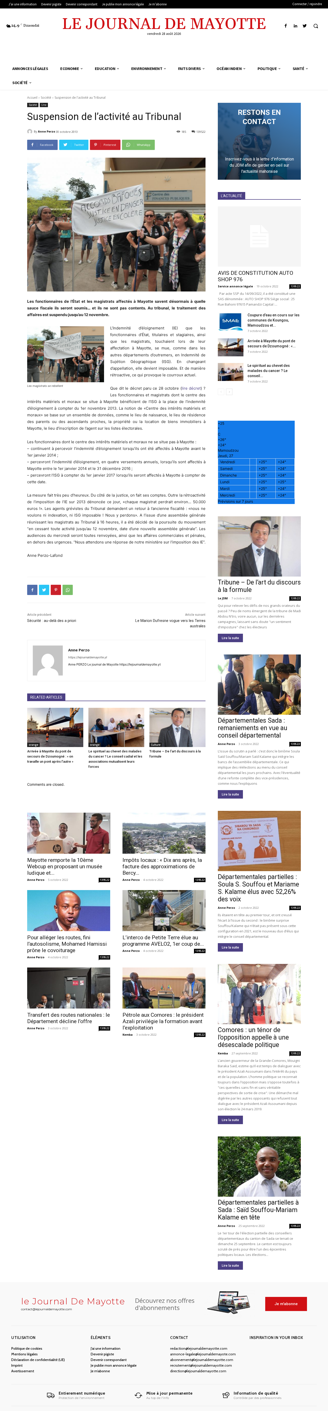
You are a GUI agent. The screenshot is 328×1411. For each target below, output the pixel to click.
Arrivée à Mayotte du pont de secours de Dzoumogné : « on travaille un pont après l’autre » (50, 756)
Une (43, 105)
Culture (155, 745)
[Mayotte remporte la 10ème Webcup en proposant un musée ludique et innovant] (68, 833)
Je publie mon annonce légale (114, 1365)
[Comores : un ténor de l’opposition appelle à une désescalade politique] (259, 994)
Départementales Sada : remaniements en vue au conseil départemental (252, 728)
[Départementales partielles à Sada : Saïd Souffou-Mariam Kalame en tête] (259, 1166)
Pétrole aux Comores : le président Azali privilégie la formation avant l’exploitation (163, 1021)
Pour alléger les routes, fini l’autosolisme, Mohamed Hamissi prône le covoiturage (67, 943)
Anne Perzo (46, 131)
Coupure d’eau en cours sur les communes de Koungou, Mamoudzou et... (274, 320)
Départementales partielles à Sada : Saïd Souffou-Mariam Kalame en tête (258, 1210)
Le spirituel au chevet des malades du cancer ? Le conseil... (269, 371)
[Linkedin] (295, 26)
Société (46, 97)
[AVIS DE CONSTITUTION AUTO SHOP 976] (259, 236)
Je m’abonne (100, 1371)
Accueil (32, 97)
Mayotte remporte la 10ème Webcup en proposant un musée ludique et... (64, 866)
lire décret (191, 388)
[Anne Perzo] (30, 131)
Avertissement (22, 1371)
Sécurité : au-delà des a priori (51, 620)
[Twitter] (304, 26)
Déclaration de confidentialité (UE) (38, 1359)
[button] (316, 26)
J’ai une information (105, 1348)
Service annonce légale (235, 286)
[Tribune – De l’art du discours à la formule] (177, 727)
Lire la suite (230, 638)
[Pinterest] (56, 590)
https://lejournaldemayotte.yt (87, 657)
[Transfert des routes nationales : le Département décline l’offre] (68, 988)
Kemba (127, 1034)
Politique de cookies (26, 1348)
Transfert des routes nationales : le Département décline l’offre (68, 1018)
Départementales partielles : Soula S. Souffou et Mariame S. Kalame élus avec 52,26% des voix (258, 888)
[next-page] (229, 392)
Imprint (17, 1365)
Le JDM (223, 598)
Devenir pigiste (102, 1354)
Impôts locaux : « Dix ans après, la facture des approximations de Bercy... (162, 866)
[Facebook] (285, 26)
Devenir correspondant (109, 1359)
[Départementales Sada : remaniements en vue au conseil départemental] (259, 684)
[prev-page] (221, 392)
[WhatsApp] (68, 590)
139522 (104, 880)
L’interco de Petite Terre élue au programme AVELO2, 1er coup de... (163, 940)
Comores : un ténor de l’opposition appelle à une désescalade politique (253, 1037)
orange (33, 745)
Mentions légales (24, 1354)
